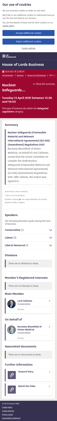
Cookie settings (28, 48)
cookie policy (8, 26)
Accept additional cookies (28, 33)
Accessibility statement (11, 418)
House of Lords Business (23, 64)
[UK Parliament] (9, 56)
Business (20, 75)
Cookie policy (7, 407)
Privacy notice (7, 414)
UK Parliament (7, 75)
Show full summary (45, 84)
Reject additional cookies (28, 41)
